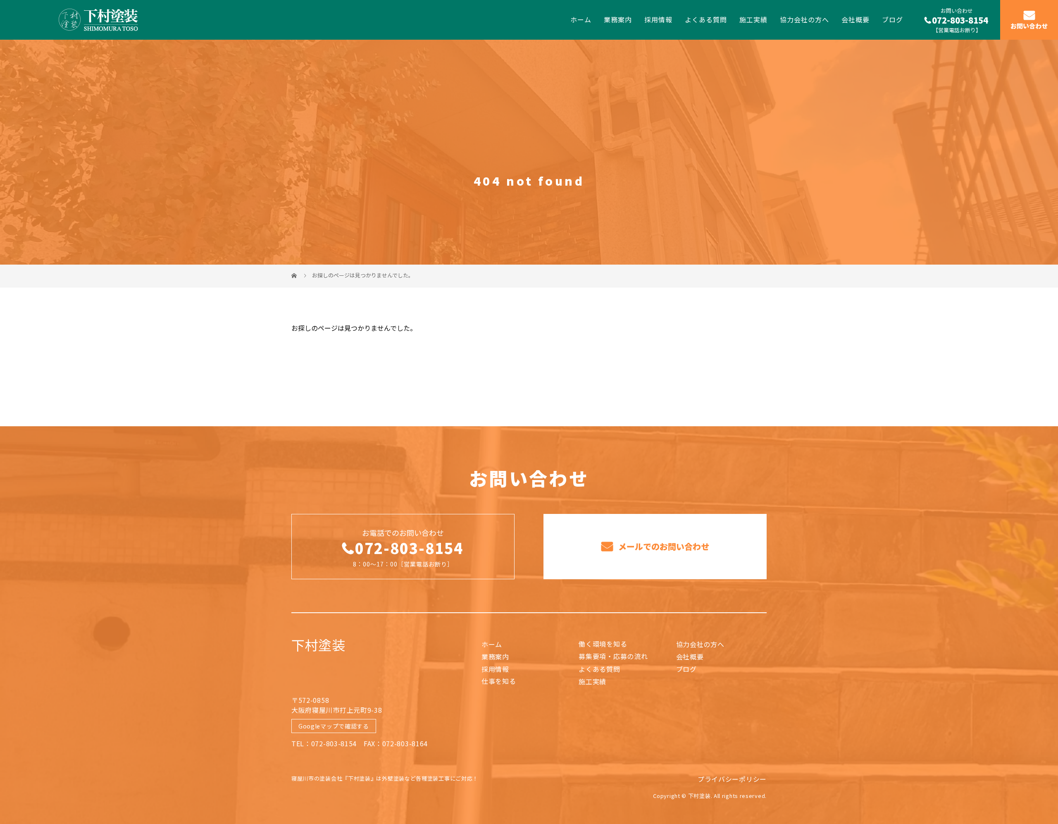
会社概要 (855, 19)
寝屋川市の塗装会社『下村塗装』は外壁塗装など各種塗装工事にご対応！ (384, 778)
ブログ (892, 19)
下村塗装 (318, 644)
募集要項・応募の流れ (613, 656)
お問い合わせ (1029, 26)
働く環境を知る (603, 643)
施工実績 (753, 19)
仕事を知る (498, 681)
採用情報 (658, 19)
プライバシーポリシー (732, 779)
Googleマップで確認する (333, 726)
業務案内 (618, 19)
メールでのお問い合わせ (662, 546)
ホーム (580, 19)
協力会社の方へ (804, 19)
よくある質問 (706, 19)
